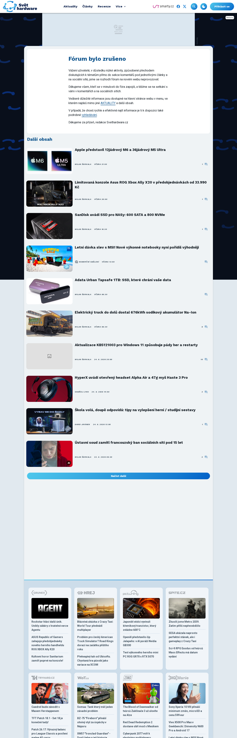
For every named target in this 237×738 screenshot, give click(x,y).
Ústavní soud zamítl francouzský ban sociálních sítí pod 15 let (129, 442)
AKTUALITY (108, 103)
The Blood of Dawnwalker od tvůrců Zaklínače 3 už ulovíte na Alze (140, 711)
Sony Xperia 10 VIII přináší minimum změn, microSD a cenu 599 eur (185, 711)
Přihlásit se (222, 6)
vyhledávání (89, 115)
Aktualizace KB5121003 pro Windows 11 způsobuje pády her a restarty (136, 345)
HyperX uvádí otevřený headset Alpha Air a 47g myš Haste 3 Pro (131, 377)
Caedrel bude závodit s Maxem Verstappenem (45, 708)
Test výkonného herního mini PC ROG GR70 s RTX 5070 (140, 654)
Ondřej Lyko (82, 392)
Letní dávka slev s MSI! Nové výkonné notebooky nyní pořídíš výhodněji (137, 247)
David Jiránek (82, 424)
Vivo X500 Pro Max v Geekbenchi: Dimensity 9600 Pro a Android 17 (186, 726)
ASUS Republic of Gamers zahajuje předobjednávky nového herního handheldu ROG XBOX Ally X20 (47, 643)
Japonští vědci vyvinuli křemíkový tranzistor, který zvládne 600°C (139, 625)
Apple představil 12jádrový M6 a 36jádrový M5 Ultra (120, 150)
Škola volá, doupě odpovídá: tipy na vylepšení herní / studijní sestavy (135, 410)
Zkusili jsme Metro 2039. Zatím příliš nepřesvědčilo (184, 623)
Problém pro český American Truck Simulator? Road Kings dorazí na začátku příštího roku (95, 643)
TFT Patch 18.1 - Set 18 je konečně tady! (47, 720)
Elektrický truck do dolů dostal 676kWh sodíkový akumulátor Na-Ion (135, 312)
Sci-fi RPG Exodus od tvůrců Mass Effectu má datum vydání (186, 652)
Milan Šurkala (83, 164)
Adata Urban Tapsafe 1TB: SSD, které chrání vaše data (123, 280)
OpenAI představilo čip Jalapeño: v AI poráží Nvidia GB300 (139, 641)
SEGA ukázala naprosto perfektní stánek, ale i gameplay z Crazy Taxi (183, 637)
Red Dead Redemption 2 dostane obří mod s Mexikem (141, 724)
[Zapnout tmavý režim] (203, 6)
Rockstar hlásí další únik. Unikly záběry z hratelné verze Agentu (49, 625)
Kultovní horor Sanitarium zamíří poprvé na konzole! (47, 658)
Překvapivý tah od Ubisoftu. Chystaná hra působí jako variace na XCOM (94, 660)
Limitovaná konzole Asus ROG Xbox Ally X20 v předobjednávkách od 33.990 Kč (141, 184)
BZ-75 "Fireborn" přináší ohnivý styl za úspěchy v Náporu (91, 722)
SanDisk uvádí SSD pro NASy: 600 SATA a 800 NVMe (120, 215)
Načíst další (118, 475)
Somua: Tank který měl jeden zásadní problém (95, 708)
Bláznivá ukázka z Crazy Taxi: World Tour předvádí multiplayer (95, 625)
